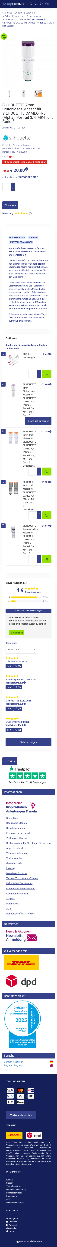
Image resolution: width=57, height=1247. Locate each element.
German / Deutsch (13, 1061)
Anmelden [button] (18, 632)
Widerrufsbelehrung (16, 853)
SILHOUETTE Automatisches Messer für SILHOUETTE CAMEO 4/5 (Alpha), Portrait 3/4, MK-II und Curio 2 (30, 540)
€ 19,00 (45, 384)
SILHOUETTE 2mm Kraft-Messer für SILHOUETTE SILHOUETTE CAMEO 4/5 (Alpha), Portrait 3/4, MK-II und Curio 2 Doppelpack (29, 448)
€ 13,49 (45, 526)
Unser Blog (12, 818)
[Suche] (31, 4)
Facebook (12, 1221)
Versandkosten (28, 177)
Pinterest (12, 1225)
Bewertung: (8, 213)
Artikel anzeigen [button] (39, 421)
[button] (3, 354)
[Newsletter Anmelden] (28, 935)
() (11, 666)
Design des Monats (16, 823)
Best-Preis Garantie (16, 873)
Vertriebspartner (14, 858)
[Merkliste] (41, 4)
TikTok (11, 1231)
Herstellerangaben (21, 242)
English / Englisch (13, 1065)
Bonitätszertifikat (14, 1193)
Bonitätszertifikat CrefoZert (20, 913)
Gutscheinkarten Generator (20, 888)
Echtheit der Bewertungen (29, 611)
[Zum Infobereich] (21, 806)
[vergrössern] (28, 61)
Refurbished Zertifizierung (19, 883)
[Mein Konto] (36, 4)
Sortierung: (11, 643)
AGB (8, 908)
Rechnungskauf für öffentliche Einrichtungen (29, 843)
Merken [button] (11, 205)
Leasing (10, 868)
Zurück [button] (11, 761)
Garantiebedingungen (17, 893)
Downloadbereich (15, 828)
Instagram (13, 1218)
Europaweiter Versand (18, 833)
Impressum (11, 1196)
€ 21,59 (45, 431)
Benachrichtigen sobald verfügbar (26, 162)
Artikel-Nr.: (7, 127)
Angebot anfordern (16, 848)
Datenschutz (12, 903)
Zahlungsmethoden (16, 838)
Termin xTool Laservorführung (22, 878)
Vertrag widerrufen (21, 1115)
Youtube (12, 1228)
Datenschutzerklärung (16, 1189)
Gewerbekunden (14, 863)
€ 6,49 (46, 354)
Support (33, 237)
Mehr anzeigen (28, 742)
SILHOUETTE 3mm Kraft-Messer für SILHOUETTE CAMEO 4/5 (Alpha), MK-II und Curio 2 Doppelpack (29, 496)
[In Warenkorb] (46, 374)
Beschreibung (17, 237)
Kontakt (9, 1180)
